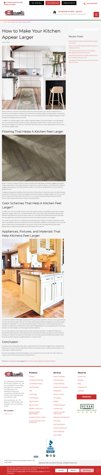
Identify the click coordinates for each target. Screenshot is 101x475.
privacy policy (21, 471)
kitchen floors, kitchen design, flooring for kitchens (40, 361)
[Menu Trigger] (96, 14)
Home (5, 22)
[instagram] (50, 456)
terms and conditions (37, 471)
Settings (87, 470)
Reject (74, 470)
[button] (86, 396)
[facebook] (47, 456)
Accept (61, 470)
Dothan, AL (8, 414)
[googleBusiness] (54, 456)
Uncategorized (12, 361)
